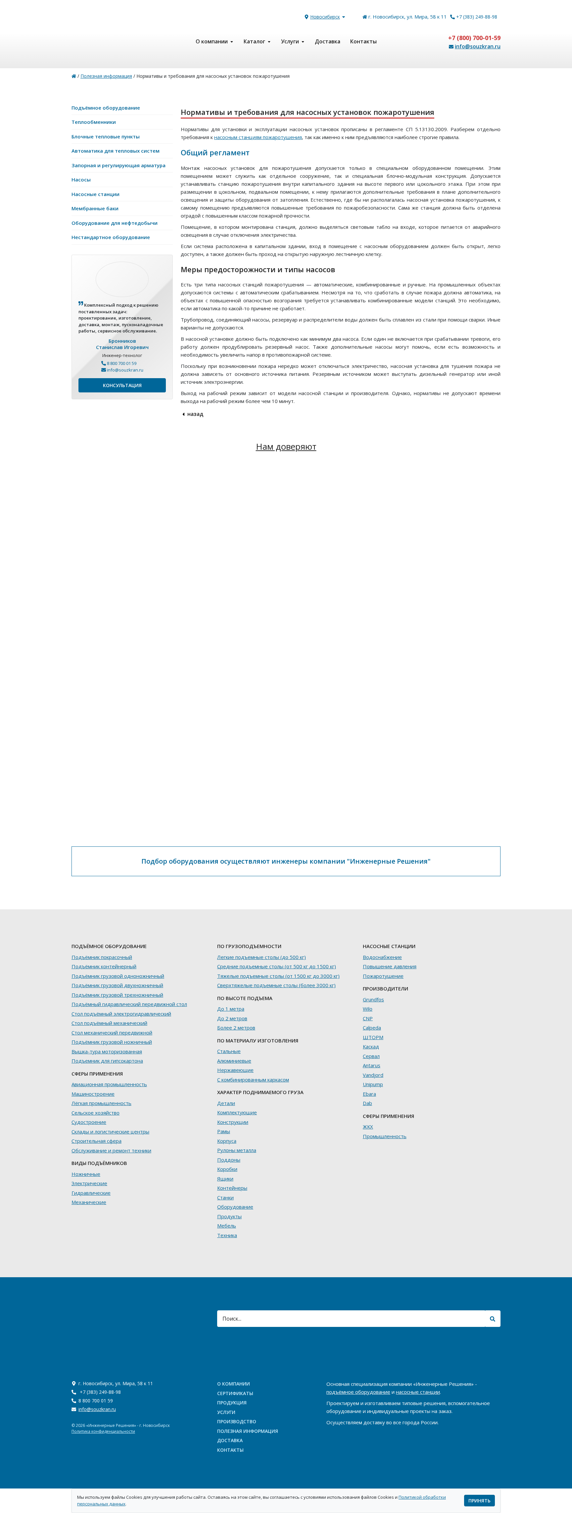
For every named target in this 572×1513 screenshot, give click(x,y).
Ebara (369, 1093)
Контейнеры (232, 1188)
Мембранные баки (95, 208)
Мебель (226, 1225)
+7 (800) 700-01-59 (474, 38)
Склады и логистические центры (110, 1131)
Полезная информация (247, 1431)
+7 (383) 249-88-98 (476, 17)
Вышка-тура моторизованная (107, 1051)
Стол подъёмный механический (109, 1023)
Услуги (290, 41)
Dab (367, 1103)
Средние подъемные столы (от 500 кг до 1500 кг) (276, 966)
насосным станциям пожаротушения (258, 137)
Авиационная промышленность (109, 1084)
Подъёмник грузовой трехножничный (117, 994)
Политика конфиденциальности (103, 1431)
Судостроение (89, 1122)
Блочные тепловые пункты (106, 136)
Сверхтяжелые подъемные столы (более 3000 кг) (276, 985)
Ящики (225, 1178)
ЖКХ (368, 1126)
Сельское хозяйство (95, 1112)
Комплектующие (237, 1112)
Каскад (371, 1046)
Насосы (81, 179)
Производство (236, 1421)
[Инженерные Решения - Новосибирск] (122, 41)
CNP (368, 1018)
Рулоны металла (236, 1150)
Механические (89, 1202)
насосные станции (418, 1391)
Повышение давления (389, 966)
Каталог (254, 41)
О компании (212, 41)
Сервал (371, 1056)
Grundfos (373, 999)
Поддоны (228, 1159)
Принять (479, 1500)
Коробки (227, 1169)
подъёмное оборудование (358, 1391)
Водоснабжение (382, 957)
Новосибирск (325, 17)
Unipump (373, 1084)
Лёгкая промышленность (101, 1103)
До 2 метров (232, 1018)
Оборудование (235, 1206)
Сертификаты (235, 1393)
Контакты (363, 41)
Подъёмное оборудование (106, 107)
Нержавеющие (235, 1070)
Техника (227, 1235)
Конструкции (232, 1122)
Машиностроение (93, 1093)
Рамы (223, 1131)
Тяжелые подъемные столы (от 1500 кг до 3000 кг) (278, 976)
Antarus (371, 1065)
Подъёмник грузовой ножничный (112, 1041)
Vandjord (373, 1075)
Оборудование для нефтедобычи (115, 223)
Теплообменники (94, 122)
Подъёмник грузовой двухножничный (117, 985)
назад (194, 414)
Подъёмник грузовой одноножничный (118, 976)
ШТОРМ (373, 1037)
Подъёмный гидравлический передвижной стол (129, 1004)
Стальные (229, 1051)
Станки (225, 1197)
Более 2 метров (236, 1027)
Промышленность (384, 1136)
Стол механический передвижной (112, 1032)
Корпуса (226, 1140)
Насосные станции (95, 194)
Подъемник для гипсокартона (107, 1060)
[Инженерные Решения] (74, 76)
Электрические (89, 1183)
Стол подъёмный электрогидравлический (121, 1013)
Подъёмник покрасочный (102, 957)
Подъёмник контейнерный (104, 966)
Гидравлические (91, 1192)
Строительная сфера (96, 1140)
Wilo (367, 1008)
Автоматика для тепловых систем (116, 150)
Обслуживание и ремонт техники (111, 1150)
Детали (226, 1103)
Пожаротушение (383, 976)
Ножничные (86, 1174)
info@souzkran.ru (478, 46)
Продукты (229, 1216)
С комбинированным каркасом (253, 1079)
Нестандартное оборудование (111, 237)
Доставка (327, 41)
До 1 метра (230, 1008)
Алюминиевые (234, 1060)
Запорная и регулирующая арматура (119, 165)
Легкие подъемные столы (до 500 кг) (261, 957)
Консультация (122, 385)
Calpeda (372, 1027)
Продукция (232, 1402)
